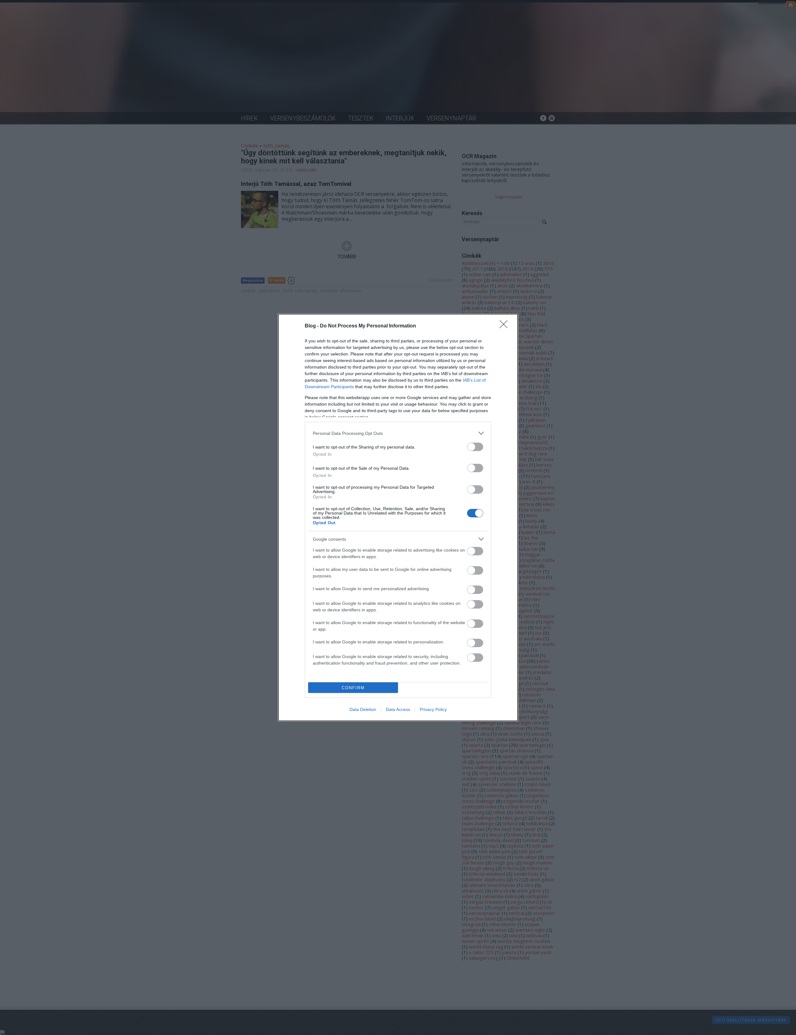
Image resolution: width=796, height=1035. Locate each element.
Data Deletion (362, 709)
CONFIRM (353, 687)
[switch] (475, 447)
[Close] (505, 326)
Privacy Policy (433, 709)
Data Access (398, 709)
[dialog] (398, 517)
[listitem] (398, 433)
